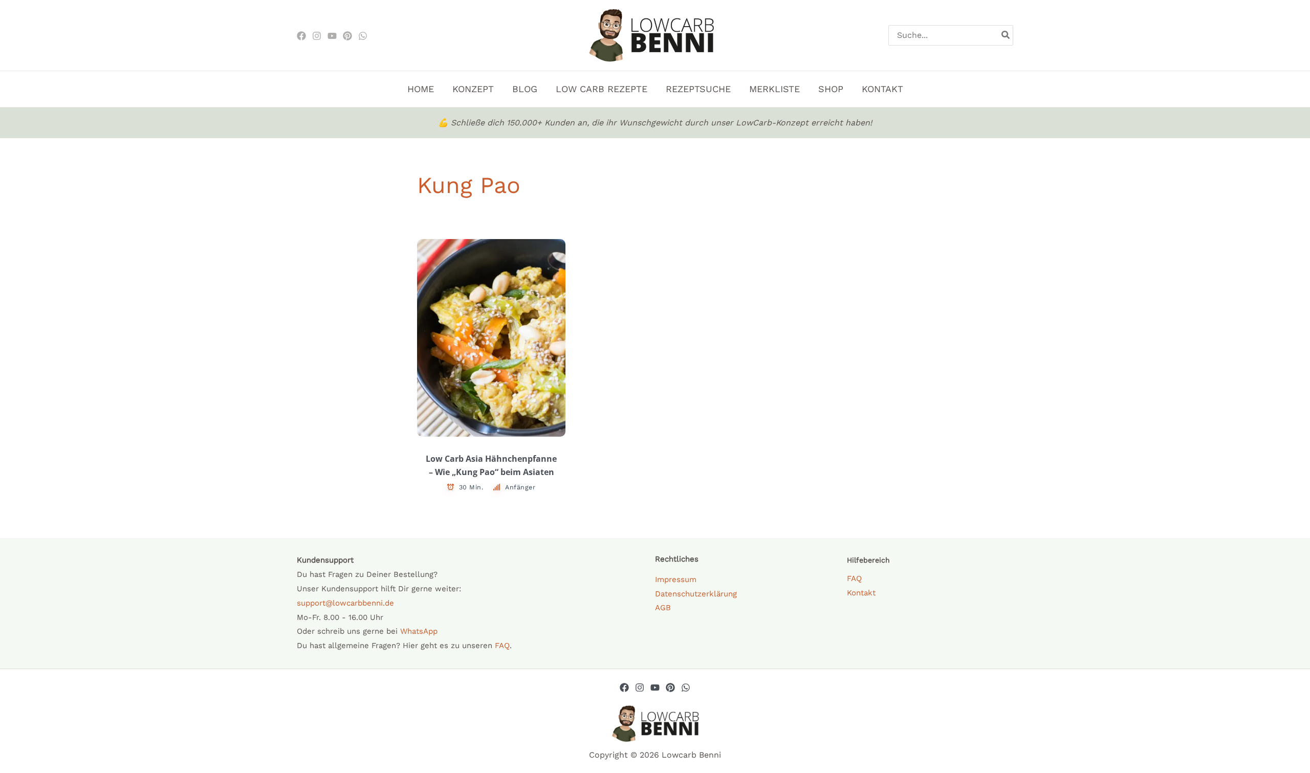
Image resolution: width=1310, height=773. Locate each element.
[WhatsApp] (362, 35)
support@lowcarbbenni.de (345, 603)
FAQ (502, 645)
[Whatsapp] (685, 687)
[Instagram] (316, 35)
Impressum (675, 579)
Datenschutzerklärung (696, 593)
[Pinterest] (347, 35)
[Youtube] (332, 35)
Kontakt (861, 592)
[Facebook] (301, 35)
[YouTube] (655, 687)
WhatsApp (419, 631)
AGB (663, 607)
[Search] (1006, 35)
